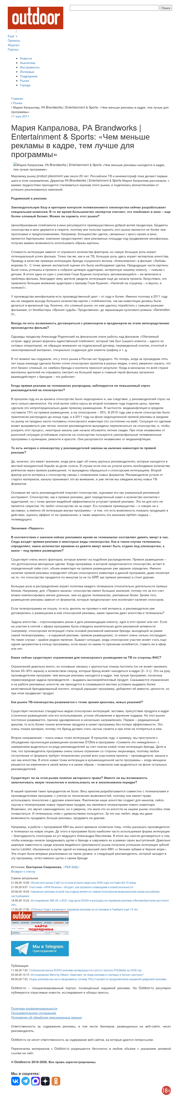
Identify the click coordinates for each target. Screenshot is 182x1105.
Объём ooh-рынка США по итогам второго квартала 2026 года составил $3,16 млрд (83, 882)
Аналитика (27, 62)
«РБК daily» (71, 867)
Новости (26, 58)
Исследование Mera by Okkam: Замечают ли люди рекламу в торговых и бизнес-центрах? (87, 974)
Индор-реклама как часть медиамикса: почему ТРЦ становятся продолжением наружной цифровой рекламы (97, 979)
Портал (13, 49)
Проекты (14, 40)
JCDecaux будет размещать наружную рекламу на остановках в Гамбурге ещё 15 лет (84, 909)
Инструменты (30, 67)
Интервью (27, 71)
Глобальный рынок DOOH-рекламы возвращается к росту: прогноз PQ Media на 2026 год (85, 970)
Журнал (13, 45)
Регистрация (27, 31)
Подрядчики (29, 76)
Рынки (24, 80)
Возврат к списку (23, 871)
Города (25, 85)
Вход (11, 31)
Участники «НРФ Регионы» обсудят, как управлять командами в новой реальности (81, 887)
